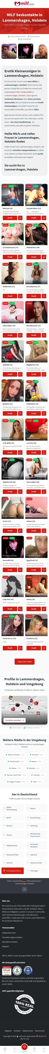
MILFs (9, 881)
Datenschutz (27, 1030)
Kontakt (17, 1030)
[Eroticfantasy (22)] (10, 697)
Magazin (5, 946)
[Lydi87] (29, 707)
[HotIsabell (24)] (36, 703)
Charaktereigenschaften (12, 937)
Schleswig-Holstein (34, 881)
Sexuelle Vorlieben (10, 942)
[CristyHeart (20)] (17, 704)
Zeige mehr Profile (25, 662)
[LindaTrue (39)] (31, 700)
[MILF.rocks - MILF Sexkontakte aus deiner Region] (24, 4)
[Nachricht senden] (20, 218)
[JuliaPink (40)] (13, 709)
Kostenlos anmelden (13, 720)
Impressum (39, 1030)
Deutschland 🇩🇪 (19, 881)
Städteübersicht (9, 933)
